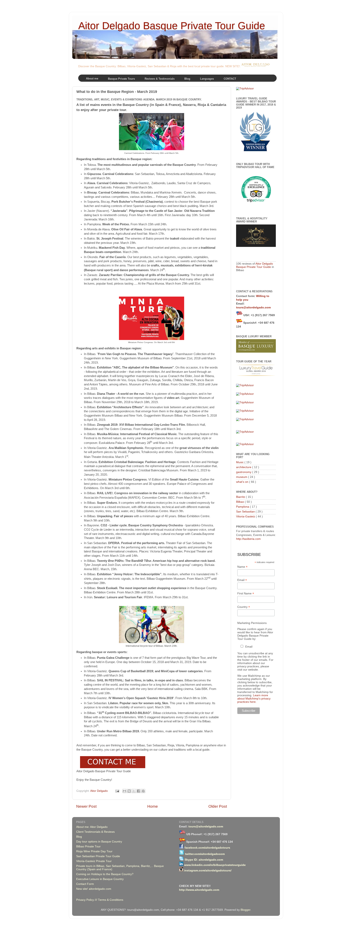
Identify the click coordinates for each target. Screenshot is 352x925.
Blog (79, 836)
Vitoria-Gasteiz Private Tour (94, 861)
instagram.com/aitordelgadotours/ (207, 870)
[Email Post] (117, 790)
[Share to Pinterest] (143, 791)
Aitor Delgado (99, 790)
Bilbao (240, 501)
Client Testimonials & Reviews (95, 831)
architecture (244, 467)
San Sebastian (246, 511)
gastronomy (244, 472)
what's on (242, 481)
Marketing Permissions (252, 623)
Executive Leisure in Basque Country (100, 879)
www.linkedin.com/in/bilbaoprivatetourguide (215, 865)
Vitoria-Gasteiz (246, 516)
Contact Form (85, 883)
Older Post (217, 806)
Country (243, 607)
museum (242, 476)
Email (242, 580)
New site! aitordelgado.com (93, 888)
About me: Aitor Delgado (92, 826)
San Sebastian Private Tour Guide (98, 856)
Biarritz (241, 496)
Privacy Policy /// (87, 899)
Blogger (245, 909)
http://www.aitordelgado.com (199, 889)
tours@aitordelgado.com (253, 307)
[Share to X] (134, 791)
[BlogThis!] (129, 791)
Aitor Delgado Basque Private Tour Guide (171, 25)
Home (152, 806)
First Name (245, 593)
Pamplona (243, 506)
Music (240, 462)
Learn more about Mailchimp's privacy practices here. (254, 698)
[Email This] (124, 791)
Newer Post (86, 806)
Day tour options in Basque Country (99, 841)
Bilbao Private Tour (88, 846)
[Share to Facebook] (138, 791)
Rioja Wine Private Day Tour (94, 851)
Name (242, 567)
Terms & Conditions (110, 899)
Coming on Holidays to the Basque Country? (104, 874)
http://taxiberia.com (248, 538)
